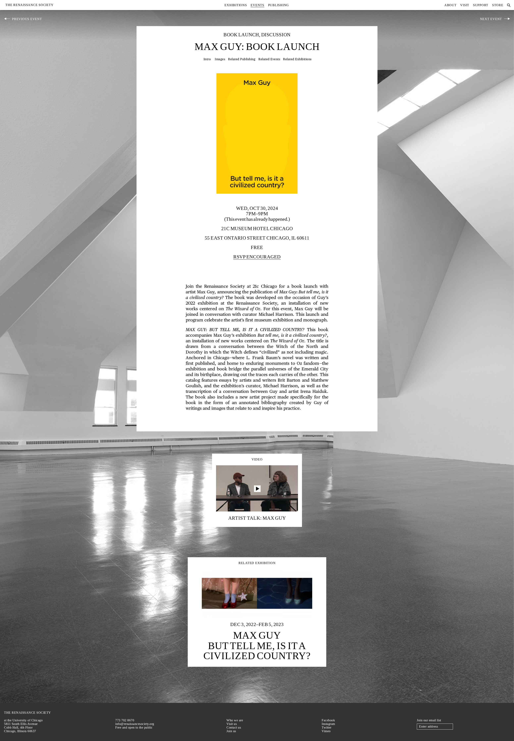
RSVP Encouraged (257, 256)
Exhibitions (235, 5)
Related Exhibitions (297, 59)
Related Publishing (241, 59)
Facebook (328, 720)
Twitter (326, 727)
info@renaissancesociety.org (134, 724)
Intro (207, 59)
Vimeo (326, 731)
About (450, 5)
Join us (231, 731)
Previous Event (27, 19)
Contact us (233, 727)
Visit (464, 5)
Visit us (231, 724)
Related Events (269, 59)
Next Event (491, 19)
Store (497, 5)
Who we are (234, 720)
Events (257, 5)
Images (220, 59)
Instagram (328, 724)
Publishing (278, 5)
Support (480, 5)
